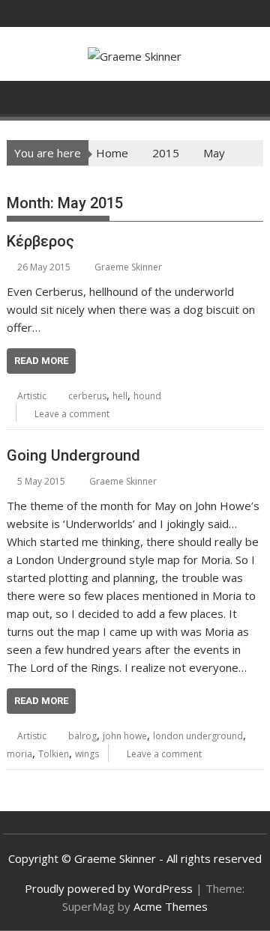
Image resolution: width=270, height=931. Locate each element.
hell (120, 395)
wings (87, 753)
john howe (125, 736)
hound (147, 395)
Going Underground (73, 455)
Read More (41, 360)
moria (19, 753)
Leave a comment (72, 413)
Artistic (31, 395)
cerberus (87, 395)
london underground (198, 736)
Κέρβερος (40, 241)
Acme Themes (171, 906)
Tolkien (53, 753)
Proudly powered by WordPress (109, 888)
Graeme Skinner (128, 267)
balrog (82, 736)
